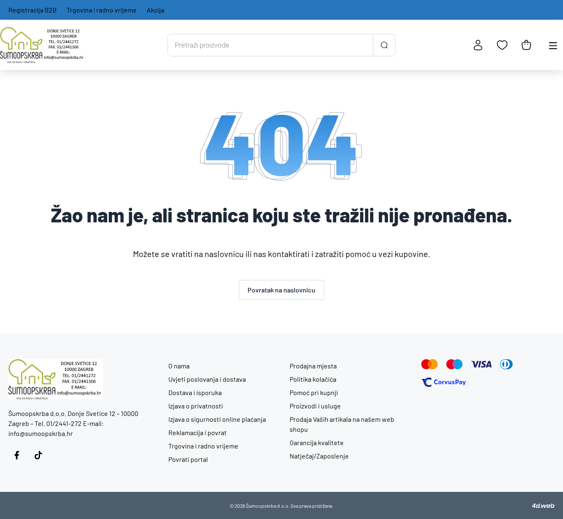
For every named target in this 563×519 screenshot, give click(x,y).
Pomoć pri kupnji (314, 392)
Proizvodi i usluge (315, 406)
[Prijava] (478, 45)
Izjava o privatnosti (195, 406)
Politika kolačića (313, 379)
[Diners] (506, 364)
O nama (179, 366)
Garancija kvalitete (317, 442)
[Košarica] (526, 45)
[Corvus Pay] (443, 382)
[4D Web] (543, 506)
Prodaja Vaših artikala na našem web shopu (342, 424)
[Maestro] (454, 364)
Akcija (155, 10)
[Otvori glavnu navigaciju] (553, 45)
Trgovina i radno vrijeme (102, 10)
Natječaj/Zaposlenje (319, 456)
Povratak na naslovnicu (281, 290)
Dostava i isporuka (195, 392)
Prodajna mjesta (313, 366)
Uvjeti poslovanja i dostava (207, 379)
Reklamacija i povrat (197, 432)
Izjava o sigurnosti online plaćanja (217, 419)
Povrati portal (188, 459)
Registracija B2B (32, 10)
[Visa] (481, 364)
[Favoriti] (502, 45)
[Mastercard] (429, 364)
